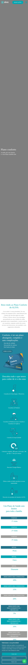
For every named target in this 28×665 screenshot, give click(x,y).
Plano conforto (8, 336)
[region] (14, 652)
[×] (24, 661)
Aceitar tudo (14, 654)
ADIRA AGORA (7, 351)
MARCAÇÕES (17, 2)
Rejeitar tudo (14, 661)
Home (2, 336)
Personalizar (14, 658)
